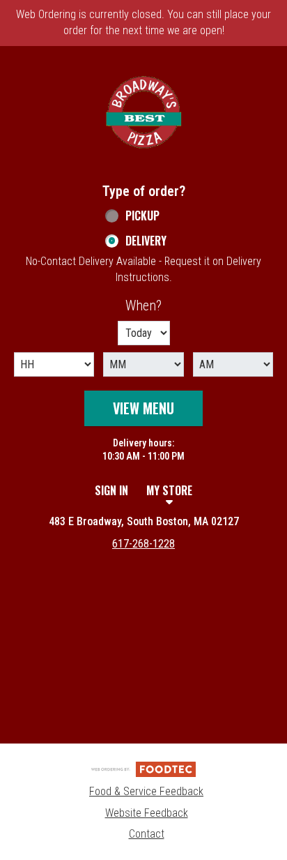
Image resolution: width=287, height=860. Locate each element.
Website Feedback (146, 813)
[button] (143, 112)
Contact (146, 833)
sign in (111, 490)
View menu (143, 408)
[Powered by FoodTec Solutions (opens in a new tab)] (143, 768)
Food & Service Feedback (146, 791)
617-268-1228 (143, 543)
